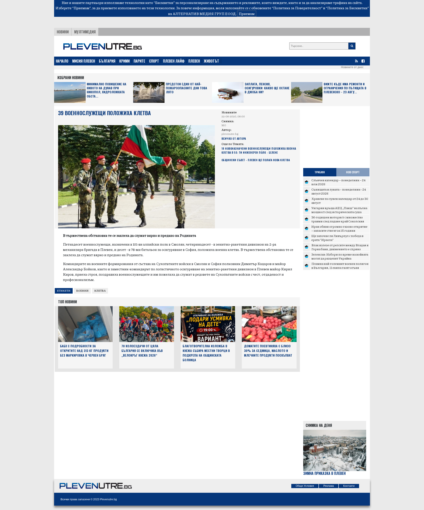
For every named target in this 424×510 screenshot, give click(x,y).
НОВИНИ (63, 31)
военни (82, 290)
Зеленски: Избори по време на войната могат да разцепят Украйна (339, 256)
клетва (100, 290)
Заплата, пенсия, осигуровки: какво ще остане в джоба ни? (267, 88)
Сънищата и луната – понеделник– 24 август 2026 (338, 191)
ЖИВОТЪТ (211, 61)
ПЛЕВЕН (194, 61)
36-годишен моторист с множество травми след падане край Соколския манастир (337, 221)
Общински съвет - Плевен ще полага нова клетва (255, 160)
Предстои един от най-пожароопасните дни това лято (186, 88)
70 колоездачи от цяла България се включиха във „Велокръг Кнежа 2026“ (142, 350)
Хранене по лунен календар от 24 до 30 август (339, 200)
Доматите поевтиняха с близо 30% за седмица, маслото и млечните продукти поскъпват (268, 350)
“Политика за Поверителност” (297, 7)
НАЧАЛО (62, 61)
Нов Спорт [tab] (353, 172)
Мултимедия (85, 31)
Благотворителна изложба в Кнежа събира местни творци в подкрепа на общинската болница (206, 353)
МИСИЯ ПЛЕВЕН (83, 61)
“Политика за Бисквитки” (347, 7)
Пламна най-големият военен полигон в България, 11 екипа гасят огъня (340, 265)
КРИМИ (124, 61)
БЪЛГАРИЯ (107, 61)
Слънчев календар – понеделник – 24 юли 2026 (338, 182)
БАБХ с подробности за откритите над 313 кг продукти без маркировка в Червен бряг (84, 350)
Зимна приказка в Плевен (324, 473)
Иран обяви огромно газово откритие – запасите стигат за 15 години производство (339, 230)
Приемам (247, 13)
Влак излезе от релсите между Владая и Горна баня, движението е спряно (340, 247)
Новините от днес (352, 67)
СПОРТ (154, 61)
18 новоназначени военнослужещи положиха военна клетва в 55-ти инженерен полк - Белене (258, 150)
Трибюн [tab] (319, 172)
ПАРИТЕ (139, 61)
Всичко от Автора (233, 138)
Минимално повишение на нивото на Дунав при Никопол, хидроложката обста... (106, 90)
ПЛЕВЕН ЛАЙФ (173, 61)
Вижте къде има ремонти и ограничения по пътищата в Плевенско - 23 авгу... (345, 88)
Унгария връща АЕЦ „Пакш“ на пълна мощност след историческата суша (339, 210)
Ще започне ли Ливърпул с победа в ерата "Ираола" (337, 237)
